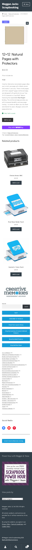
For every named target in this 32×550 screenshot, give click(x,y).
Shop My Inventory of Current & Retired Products (16, 332)
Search (4, 303)
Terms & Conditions (17, 524)
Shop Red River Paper (16, 345)
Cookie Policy (6, 526)
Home (5, 14)
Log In (16, 312)
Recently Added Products (16, 339)
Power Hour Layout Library (16, 325)
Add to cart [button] (16, 183)
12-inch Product (9, 135)
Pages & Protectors (14, 14)
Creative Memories (23, 135)
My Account (5, 547)
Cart (24, 545)
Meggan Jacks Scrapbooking (10, 5)
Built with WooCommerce (10, 540)
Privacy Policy (6, 524)
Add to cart (7, 120)
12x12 (16, 135)
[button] (27, 23)
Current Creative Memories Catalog (13, 441)
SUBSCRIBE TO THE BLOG (16, 319)
